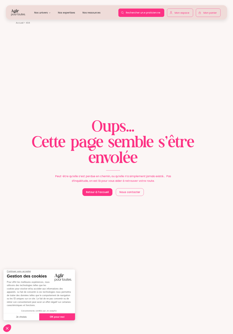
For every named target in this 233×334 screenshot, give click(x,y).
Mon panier (211, 13)
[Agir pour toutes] (18, 12)
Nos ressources (91, 12)
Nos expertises (66, 12)
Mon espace (183, 12)
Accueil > (20, 22)
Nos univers (41, 12)
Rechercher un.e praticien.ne (144, 11)
